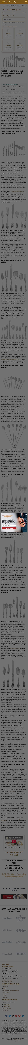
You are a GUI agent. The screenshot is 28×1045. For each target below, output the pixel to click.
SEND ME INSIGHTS (9, 528)
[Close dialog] (26, 514)
